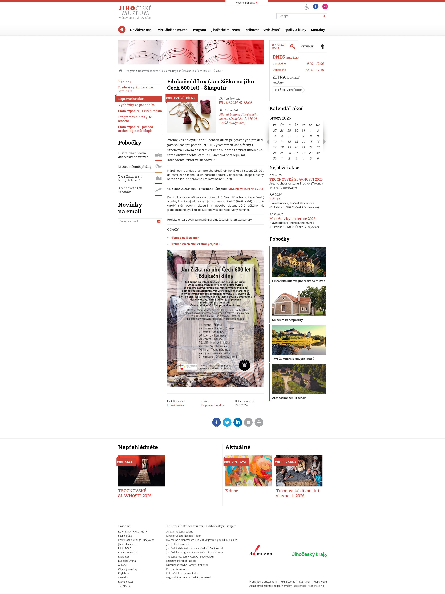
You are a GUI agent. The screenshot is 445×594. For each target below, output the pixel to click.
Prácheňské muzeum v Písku (182, 573)
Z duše (274, 199)
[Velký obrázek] (191, 114)
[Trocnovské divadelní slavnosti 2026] (299, 470)
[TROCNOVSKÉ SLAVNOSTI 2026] (141, 470)
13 (296, 142)
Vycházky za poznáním (136, 105)
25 (282, 153)
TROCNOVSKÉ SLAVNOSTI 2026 (296, 179)
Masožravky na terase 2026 (292, 218)
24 (275, 153)
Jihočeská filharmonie (178, 544)
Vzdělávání (271, 30)
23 (318, 147)
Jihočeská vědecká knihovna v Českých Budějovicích (195, 548)
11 (282, 142)
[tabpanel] (298, 76)
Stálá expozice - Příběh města (140, 111)
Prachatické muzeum (177, 569)
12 (289, 142)
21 (303, 147)
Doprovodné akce (148, 70)
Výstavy (124, 81)
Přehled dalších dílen (185, 238)
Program (199, 30)
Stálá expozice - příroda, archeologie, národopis (135, 129)
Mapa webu (320, 581)
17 (275, 147)
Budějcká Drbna (127, 560)
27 (275, 130)
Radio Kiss (124, 556)
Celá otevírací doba (288, 90)
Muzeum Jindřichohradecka (181, 560)
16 (318, 142)
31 (303, 130)
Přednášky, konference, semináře (135, 89)
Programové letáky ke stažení (135, 119)
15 (311, 142)
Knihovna (252, 30)
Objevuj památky (127, 569)
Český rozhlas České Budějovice (136, 540)
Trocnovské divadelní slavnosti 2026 (297, 493)
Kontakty (318, 30)
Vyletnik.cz (123, 577)
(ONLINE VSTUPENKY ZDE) (245, 189)
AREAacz (123, 565)
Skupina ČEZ (125, 535)
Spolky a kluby (295, 30)
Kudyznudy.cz (125, 581)
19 (289, 147)
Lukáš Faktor (175, 405)
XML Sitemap (288, 581)
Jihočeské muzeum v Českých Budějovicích (190, 556)
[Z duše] (248, 470)
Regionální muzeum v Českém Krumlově (188, 577)
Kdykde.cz (123, 573)
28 (282, 130)
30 (296, 130)
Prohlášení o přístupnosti (263, 581)
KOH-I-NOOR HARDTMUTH (132, 531)
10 (275, 142)
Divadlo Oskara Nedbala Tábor (183, 535)
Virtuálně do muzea (173, 30)
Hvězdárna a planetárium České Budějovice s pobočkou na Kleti (201, 540)
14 (303, 142)
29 (289, 130)
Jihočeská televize (128, 544)
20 (296, 147)
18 (282, 147)
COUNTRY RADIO (127, 552)
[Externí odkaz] (260, 551)
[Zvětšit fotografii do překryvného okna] (215, 386)
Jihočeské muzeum (225, 30)
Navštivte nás (140, 30)
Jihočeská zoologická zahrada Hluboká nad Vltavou (194, 552)
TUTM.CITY (124, 585)
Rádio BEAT (124, 548)
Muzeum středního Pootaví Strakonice (187, 565)
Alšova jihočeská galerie (179, 531)
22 (311, 147)
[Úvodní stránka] (135, 20)
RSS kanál (304, 581)
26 (289, 153)
